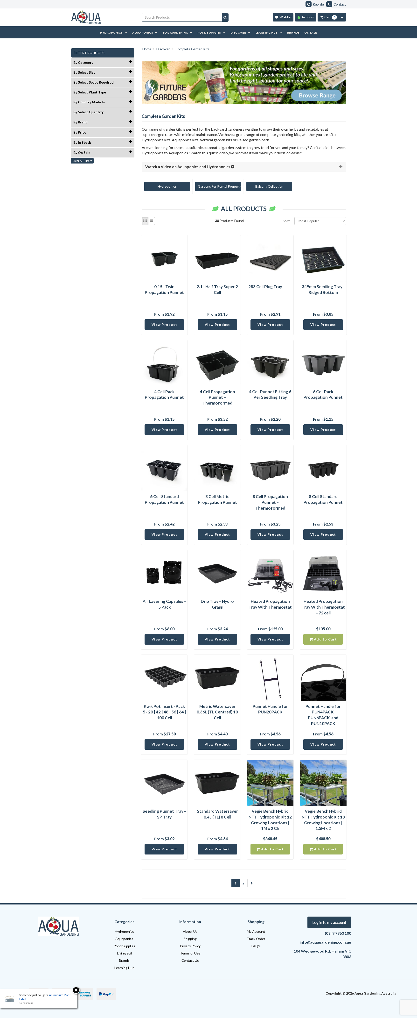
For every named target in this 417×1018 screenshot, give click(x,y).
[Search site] (225, 17)
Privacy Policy (190, 946)
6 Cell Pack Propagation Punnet (323, 394)
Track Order (256, 939)
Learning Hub (124, 968)
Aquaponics (124, 939)
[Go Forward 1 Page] (251, 883)
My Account (256, 931)
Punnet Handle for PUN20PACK (270, 709)
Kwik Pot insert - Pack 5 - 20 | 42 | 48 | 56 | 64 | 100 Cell (164, 712)
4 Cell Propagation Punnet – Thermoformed (217, 397)
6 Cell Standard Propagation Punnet (164, 499)
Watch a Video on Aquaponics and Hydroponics (188, 166)
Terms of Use (190, 953)
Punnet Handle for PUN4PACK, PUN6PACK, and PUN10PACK (323, 715)
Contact (340, 4)
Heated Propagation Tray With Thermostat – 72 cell (323, 607)
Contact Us (190, 960)
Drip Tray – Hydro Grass (217, 604)
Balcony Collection (269, 186)
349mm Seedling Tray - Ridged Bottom (323, 289)
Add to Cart (325, 639)
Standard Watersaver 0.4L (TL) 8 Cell (217, 814)
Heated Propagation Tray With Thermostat (270, 604)
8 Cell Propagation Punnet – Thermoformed (270, 502)
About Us (190, 931)
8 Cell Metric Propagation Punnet (217, 499)
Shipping (190, 939)
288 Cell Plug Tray (265, 286)
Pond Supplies (124, 946)
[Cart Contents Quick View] (342, 17)
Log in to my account (329, 922)
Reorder (319, 4)
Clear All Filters (82, 161)
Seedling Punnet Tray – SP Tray (164, 814)
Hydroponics (167, 186)
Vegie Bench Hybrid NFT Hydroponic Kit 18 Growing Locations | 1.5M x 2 (323, 820)
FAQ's (256, 946)
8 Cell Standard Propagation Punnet (323, 499)
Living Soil (124, 953)
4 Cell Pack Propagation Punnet (164, 394)
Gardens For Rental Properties (219, 186)
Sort (286, 221)
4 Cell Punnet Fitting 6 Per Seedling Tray (270, 394)
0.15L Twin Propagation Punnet (164, 289)
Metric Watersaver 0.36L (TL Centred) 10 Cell (217, 712)
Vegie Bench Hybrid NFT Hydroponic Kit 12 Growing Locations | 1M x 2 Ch (270, 820)
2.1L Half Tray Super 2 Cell (217, 289)
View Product (164, 324)
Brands (124, 960)
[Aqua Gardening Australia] (102, 17)
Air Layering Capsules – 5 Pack (164, 604)
